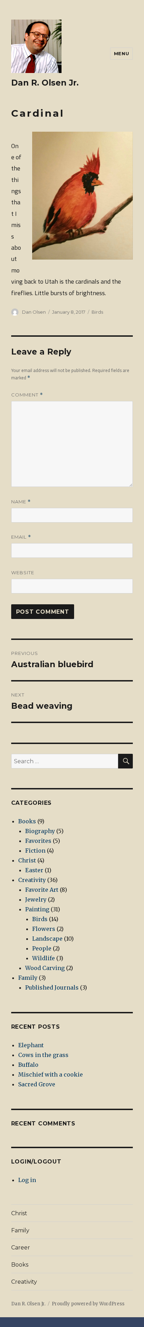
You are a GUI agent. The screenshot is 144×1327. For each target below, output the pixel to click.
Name (21, 502)
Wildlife (43, 958)
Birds (97, 312)
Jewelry (35, 899)
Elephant (31, 1045)
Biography (40, 830)
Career (20, 1247)
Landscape (47, 938)
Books (27, 821)
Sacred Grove (36, 1084)
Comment (27, 395)
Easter (34, 870)
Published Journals (52, 987)
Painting (37, 909)
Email (21, 537)
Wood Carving (45, 967)
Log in (27, 1179)
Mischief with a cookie (50, 1074)
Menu (121, 53)
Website (22, 572)
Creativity (32, 879)
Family (27, 977)
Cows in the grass (43, 1054)
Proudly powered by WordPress (88, 1304)
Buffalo (28, 1064)
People (41, 948)
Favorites (38, 840)
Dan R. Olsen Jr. (45, 83)
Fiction (35, 850)
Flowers (43, 928)
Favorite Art (41, 889)
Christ (27, 860)
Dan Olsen (34, 312)
